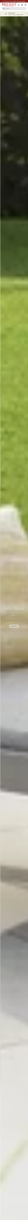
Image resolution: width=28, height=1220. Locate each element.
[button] (22, 5)
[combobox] (14, 8)
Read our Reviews (21, 1)
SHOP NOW (14, 626)
